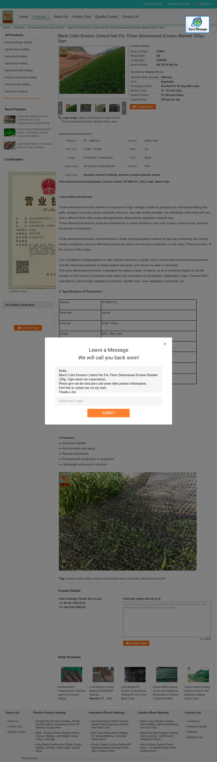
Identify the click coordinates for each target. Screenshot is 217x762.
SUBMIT (108, 413)
